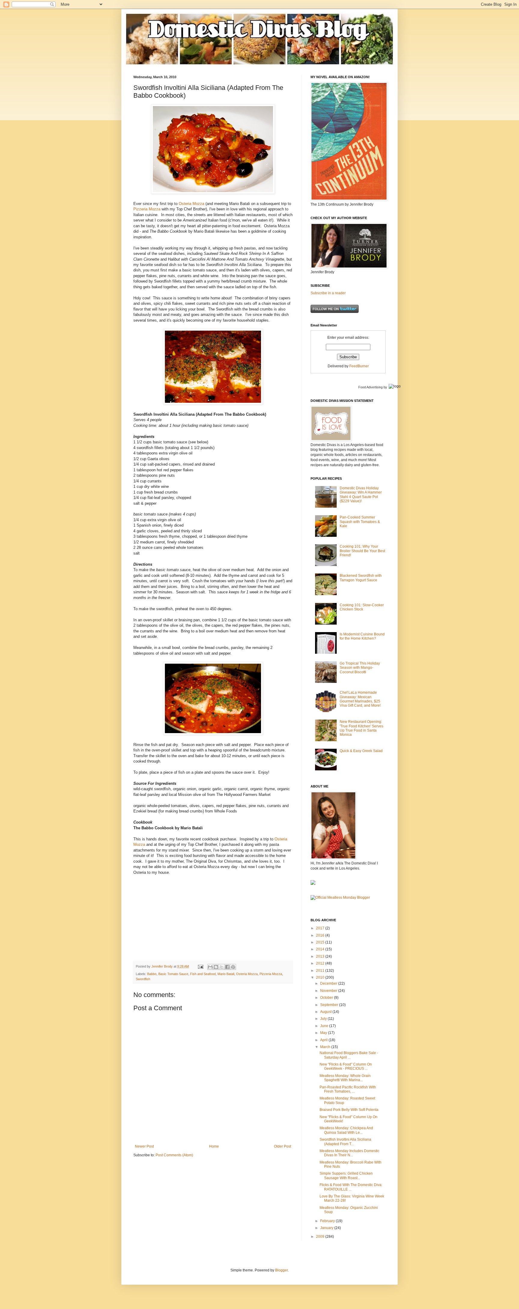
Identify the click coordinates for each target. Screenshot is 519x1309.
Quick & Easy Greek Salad (361, 751)
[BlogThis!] (216, 967)
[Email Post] (200, 966)
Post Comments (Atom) (174, 1155)
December (329, 983)
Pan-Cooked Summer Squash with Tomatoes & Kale (360, 521)
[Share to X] (222, 967)
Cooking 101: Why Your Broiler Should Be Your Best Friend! (362, 550)
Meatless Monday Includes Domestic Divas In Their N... (349, 1153)
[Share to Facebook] (227, 967)
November (329, 991)
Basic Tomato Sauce (173, 974)
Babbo (151, 974)
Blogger (281, 1270)
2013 (320, 956)
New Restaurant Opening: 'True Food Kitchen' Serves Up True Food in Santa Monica (361, 728)
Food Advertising (370, 387)
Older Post (282, 1146)
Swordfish (143, 979)
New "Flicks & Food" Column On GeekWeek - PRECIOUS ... (346, 1066)
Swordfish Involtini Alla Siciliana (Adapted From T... (345, 1141)
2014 (320, 949)
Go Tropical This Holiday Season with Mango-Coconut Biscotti (360, 667)
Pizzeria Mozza (146, 209)
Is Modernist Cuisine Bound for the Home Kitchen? (362, 636)
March (325, 1047)
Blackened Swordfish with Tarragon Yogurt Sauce (361, 577)
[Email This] (210, 967)
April (324, 1040)
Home (214, 1146)
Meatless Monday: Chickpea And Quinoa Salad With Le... (346, 1130)
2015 (320, 942)
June (324, 1026)
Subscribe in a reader (328, 293)
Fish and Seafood (203, 974)
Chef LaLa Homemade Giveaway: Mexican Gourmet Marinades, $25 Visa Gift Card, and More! (360, 699)
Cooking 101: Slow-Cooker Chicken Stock (362, 607)
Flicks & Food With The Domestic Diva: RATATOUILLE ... (351, 1187)
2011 (320, 970)
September (329, 1005)
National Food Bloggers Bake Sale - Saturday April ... (349, 1055)
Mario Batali (225, 974)
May (324, 1033)
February (328, 1221)
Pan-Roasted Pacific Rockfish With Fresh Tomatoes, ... (348, 1089)
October (327, 998)
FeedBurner (359, 366)
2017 (320, 928)
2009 (320, 1236)
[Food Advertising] (313, 884)
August (326, 1012)
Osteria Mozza (191, 203)
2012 (320, 963)
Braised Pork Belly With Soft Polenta (349, 1110)
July (324, 1019)
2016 (320, 935)
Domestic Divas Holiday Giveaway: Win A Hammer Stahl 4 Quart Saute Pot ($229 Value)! (361, 494)
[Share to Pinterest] (233, 967)
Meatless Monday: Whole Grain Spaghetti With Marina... (345, 1078)
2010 (320, 977)
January (327, 1228)
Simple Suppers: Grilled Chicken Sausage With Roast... (346, 1175)
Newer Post (144, 1146)
